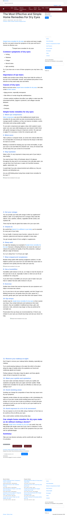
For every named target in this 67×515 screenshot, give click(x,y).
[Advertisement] (23, 31)
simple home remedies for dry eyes (26, 87)
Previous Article (17, 446)
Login (59, 5)
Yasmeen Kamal (48, 16)
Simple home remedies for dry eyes (13, 41)
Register (56, 5)
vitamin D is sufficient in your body (22, 229)
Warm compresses (8, 117)
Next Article (28, 446)
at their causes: (11, 89)
